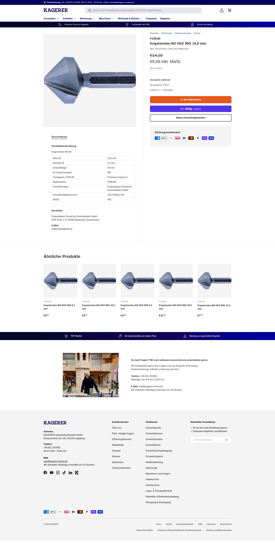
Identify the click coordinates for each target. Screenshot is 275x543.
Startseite (154, 33)
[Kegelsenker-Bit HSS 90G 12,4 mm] (214, 281)
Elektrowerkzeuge (183, 33)
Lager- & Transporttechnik (159, 491)
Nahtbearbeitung (154, 462)
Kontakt (169, 524)
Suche (158, 524)
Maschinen (105, 18)
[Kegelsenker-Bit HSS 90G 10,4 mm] (99, 281)
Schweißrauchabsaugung (159, 450)
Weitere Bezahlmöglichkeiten (190, 117)
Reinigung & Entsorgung (158, 502)
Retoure (116, 456)
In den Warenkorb (191, 99)
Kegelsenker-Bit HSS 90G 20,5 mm (175, 307)
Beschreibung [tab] (59, 137)
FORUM (155, 38)
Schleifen (68, 18)
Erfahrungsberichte (121, 439)
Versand (116, 450)
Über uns (116, 428)
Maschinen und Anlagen (158, 473)
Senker (197, 33)
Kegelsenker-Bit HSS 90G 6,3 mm (136, 307)
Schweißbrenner (154, 433)
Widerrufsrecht (225, 524)
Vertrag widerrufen (121, 468)
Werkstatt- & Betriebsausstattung (162, 496)
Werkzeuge (86, 18)
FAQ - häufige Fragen (123, 433)
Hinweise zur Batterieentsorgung (218, 530)
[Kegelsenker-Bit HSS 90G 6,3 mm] (138, 281)
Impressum (117, 462)
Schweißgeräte (153, 428)
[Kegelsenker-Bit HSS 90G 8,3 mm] (60, 281)
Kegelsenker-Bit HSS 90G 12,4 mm (214, 307)
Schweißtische (153, 445)
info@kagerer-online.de (55, 461)
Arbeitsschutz (152, 485)
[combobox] (143, 10)
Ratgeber (165, 18)
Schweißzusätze (154, 439)
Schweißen (50, 18)
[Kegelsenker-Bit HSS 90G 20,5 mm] (176, 281)
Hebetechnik (152, 479)
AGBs (200, 524)
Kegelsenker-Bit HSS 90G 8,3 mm (59, 307)
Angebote (151, 18)
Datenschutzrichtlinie (144, 530)
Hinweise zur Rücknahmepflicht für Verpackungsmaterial (179, 530)
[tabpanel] (94, 186)
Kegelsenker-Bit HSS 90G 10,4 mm (98, 307)
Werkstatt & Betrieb (128, 18)
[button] (230, 10)
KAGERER (54, 524)
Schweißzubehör (154, 456)
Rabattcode (118, 445)
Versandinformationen (184, 524)
